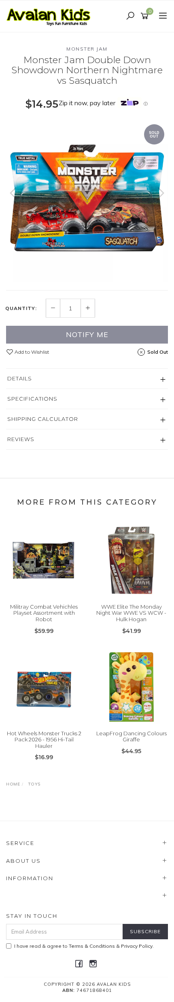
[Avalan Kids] (50, 15)
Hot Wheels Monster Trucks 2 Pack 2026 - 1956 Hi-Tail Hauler (44, 739)
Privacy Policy (137, 946)
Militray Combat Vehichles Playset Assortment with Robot (44, 612)
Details (19, 378)
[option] (87, 201)
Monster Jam (87, 49)
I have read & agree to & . (84, 946)
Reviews (20, 439)
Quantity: (21, 308)
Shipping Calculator (42, 419)
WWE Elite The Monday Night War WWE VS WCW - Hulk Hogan (131, 612)
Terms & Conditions (92, 946)
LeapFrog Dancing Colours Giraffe (131, 736)
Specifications (32, 398)
